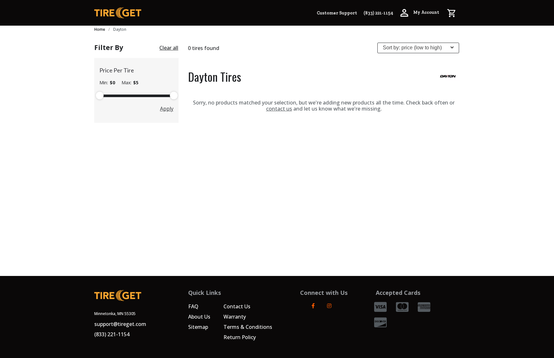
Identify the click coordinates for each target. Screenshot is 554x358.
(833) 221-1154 (378, 13)
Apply (166, 108)
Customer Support (337, 13)
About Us (199, 316)
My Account (425, 12)
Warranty (234, 316)
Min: (107, 83)
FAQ (193, 306)
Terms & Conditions (247, 326)
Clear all (168, 47)
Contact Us (236, 306)
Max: (130, 83)
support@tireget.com (120, 324)
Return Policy (239, 337)
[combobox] (418, 48)
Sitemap (198, 326)
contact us (279, 108)
